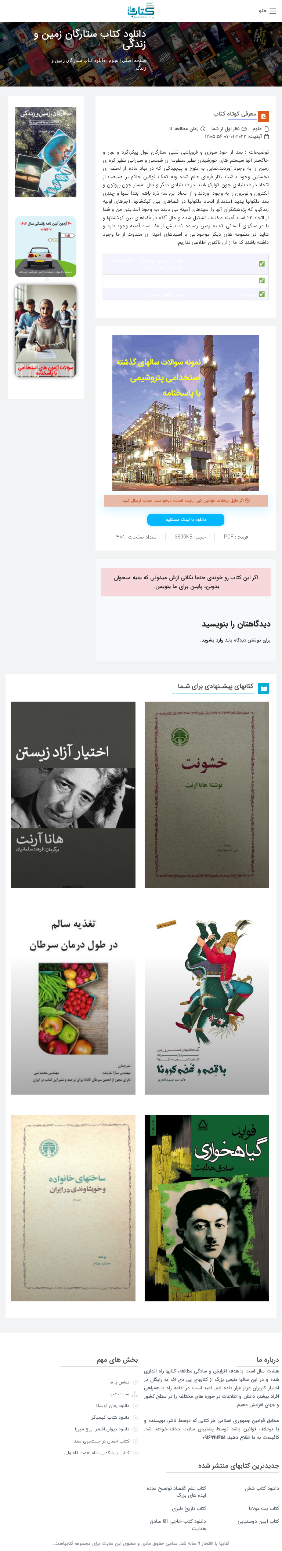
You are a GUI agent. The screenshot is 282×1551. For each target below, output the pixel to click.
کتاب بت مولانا (264, 1508)
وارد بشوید (213, 640)
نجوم (114, 60)
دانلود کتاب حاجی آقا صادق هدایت (178, 1525)
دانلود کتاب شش (262, 1488)
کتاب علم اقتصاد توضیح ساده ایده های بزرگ (176, 1492)
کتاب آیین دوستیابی (258, 1521)
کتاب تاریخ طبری (189, 1508)
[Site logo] (140, 10)
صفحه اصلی (134, 60)
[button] (47, 279)
